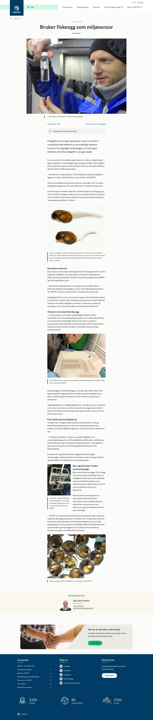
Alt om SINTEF (133, 7)
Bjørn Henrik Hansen (81, 600)
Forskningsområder (112, 7)
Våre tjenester (83, 7)
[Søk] (28, 7)
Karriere (96, 7)
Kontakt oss (67, 7)
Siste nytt (17, 18)
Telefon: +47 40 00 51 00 (26, 666)
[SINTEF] (17, 8)
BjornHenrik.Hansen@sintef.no (83, 608)
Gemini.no (102, 124)
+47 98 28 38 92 (78, 606)
